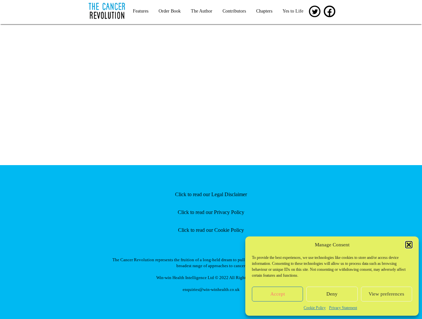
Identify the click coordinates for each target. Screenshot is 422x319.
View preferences (386, 294)
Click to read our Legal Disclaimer (211, 194)
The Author (201, 11)
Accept (277, 294)
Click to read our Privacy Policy (211, 212)
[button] (409, 244)
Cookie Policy (315, 307)
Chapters (264, 11)
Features (140, 11)
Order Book (170, 11)
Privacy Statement (343, 307)
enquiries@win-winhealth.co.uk (211, 289)
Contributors (234, 11)
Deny (332, 294)
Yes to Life (293, 11)
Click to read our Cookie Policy (211, 230)
